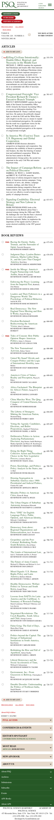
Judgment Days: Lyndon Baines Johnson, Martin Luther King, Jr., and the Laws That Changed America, (25, 258)
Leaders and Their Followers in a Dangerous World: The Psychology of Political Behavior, (26, 296)
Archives (5, 776)
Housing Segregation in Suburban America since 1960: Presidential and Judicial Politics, (26, 480)
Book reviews (18, 749)
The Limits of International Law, (26, 552)
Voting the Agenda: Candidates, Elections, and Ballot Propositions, (25, 426)
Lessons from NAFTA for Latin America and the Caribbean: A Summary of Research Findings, (25, 599)
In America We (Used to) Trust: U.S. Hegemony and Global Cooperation (23, 138)
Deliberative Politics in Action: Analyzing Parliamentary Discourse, (25, 438)
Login (40, 3)
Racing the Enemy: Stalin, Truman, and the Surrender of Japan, (24, 244)
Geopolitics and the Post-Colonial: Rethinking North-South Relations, (23, 542)
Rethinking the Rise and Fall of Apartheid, (25, 651)
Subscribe (42, 5)
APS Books (6, 798)
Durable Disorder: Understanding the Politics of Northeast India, (26, 685)
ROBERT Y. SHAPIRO (8, 716)
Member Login (10, 14)
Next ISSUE (7, 29)
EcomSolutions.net (32, 818)
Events (4, 793)
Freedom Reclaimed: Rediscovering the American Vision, (23, 323)
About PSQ (6, 771)
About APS (6, 804)
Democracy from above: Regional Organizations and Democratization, (23, 530)
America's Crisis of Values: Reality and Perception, (23, 376)
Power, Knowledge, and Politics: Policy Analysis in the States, (25, 467)
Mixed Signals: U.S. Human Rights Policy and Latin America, (23, 574)
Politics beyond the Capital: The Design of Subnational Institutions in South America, (25, 638)
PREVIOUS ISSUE (7, 27)
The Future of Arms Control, (24, 561)
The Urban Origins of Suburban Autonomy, (25, 504)
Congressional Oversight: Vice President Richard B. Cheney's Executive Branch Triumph (22, 96)
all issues (19, 27)
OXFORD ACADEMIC (12, 21)
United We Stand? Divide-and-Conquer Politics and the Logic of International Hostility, (25, 360)
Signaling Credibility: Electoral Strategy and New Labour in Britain (23, 202)
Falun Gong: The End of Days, (25, 625)
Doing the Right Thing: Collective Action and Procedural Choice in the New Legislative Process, (26, 454)
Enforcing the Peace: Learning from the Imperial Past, (24, 283)
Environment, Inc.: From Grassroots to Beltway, (22, 673)
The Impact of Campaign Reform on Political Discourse (23, 169)
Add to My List (13, 52)
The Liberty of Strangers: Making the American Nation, (24, 413)
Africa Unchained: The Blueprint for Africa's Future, (26, 388)
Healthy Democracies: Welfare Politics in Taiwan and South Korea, (25, 586)
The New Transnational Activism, (21, 349)
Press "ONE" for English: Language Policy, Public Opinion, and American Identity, (25, 515)
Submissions (6, 782)
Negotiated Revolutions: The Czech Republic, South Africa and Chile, (24, 616)
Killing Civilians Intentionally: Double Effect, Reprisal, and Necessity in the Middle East (22, 59)
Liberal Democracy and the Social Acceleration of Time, (24, 661)
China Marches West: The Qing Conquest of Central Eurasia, (25, 400)
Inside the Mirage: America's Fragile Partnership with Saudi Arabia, (24, 272)
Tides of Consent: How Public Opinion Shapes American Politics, (24, 338)
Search (41, 8)
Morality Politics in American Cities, (24, 494)
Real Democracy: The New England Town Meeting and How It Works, (26, 311)
